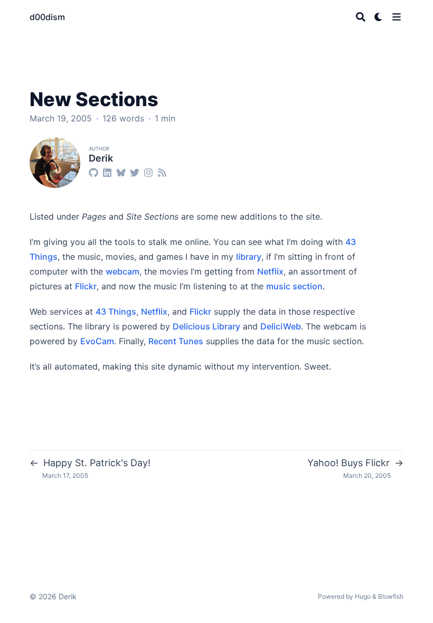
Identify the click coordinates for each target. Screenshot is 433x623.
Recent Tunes (175, 341)
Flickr (86, 286)
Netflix (270, 271)
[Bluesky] (121, 172)
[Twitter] (134, 172)
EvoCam (97, 341)
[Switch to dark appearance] (378, 17)
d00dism (47, 17)
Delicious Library (206, 326)
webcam (122, 271)
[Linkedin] (107, 172)
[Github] (93, 172)
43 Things (116, 311)
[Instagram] (148, 172)
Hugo (363, 596)
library (248, 256)
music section (294, 286)
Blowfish (390, 596)
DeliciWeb (280, 326)
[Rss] (162, 172)
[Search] (360, 17)
